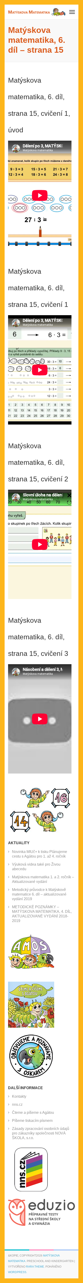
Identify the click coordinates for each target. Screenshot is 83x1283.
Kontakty (19, 1096)
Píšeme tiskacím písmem (32, 1121)
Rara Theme (35, 1266)
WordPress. (17, 1272)
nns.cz (17, 1104)
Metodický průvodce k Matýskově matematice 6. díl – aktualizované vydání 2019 (39, 894)
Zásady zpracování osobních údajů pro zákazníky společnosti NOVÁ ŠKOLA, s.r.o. (40, 1133)
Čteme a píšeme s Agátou (33, 1112)
